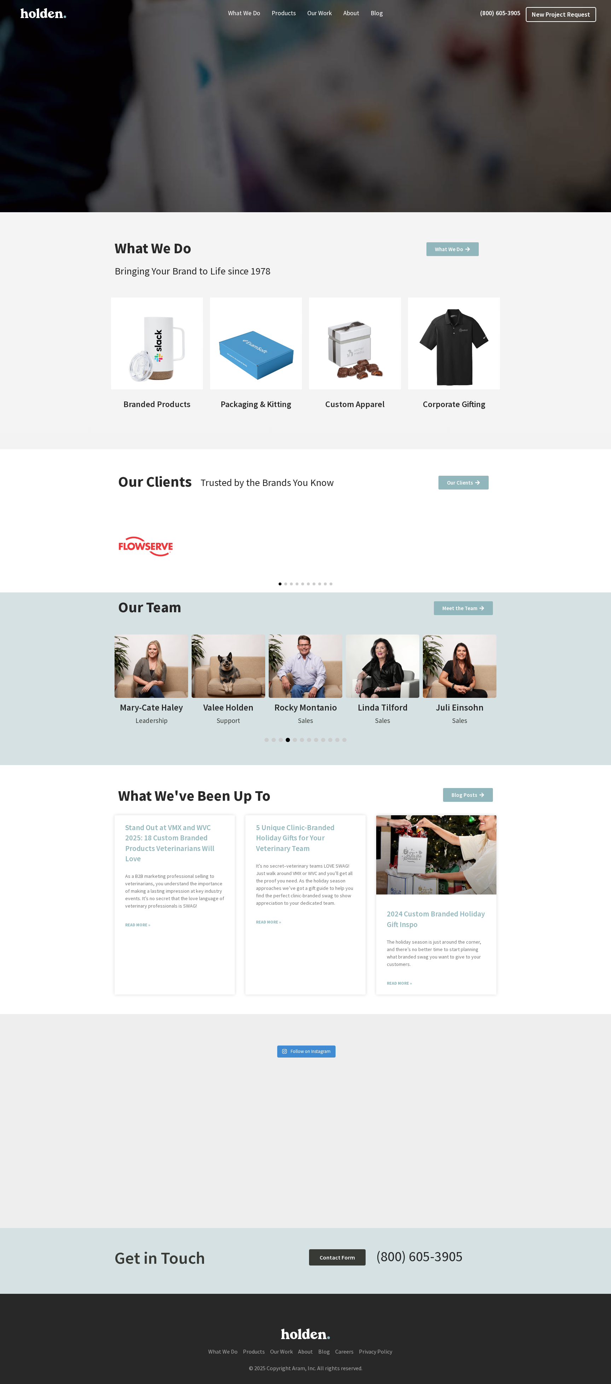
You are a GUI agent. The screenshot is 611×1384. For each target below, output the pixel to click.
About (351, 13)
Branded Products (157, 404)
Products (284, 13)
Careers (344, 1351)
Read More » (137, 924)
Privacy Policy (375, 1351)
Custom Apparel (355, 404)
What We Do (244, 13)
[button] (280, 584)
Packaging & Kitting (256, 404)
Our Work (319, 13)
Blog (377, 13)
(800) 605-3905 (500, 13)
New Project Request (561, 14)
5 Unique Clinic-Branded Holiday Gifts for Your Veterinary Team (295, 838)
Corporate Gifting (454, 404)
